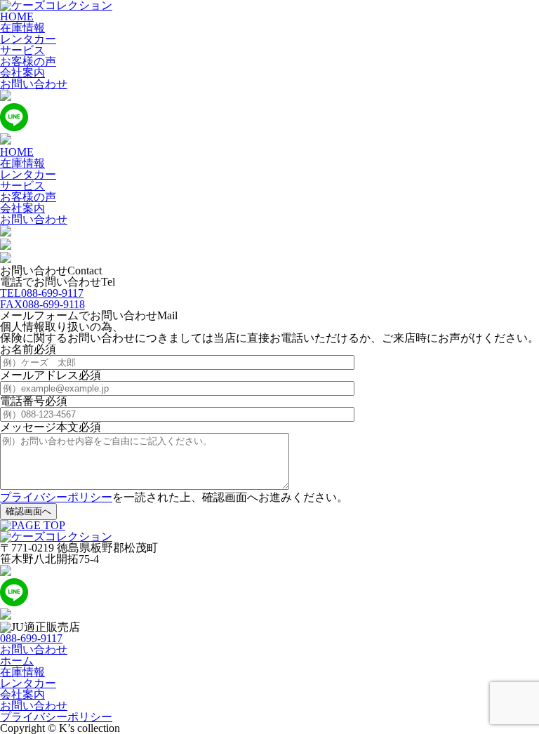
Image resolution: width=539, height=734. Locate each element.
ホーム (17, 661)
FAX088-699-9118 (42, 304)
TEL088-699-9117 (42, 293)
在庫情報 (22, 28)
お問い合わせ (33, 84)
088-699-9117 (31, 638)
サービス (22, 50)
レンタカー (28, 39)
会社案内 (22, 73)
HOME (17, 16)
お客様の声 (28, 61)
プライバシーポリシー (56, 497)
